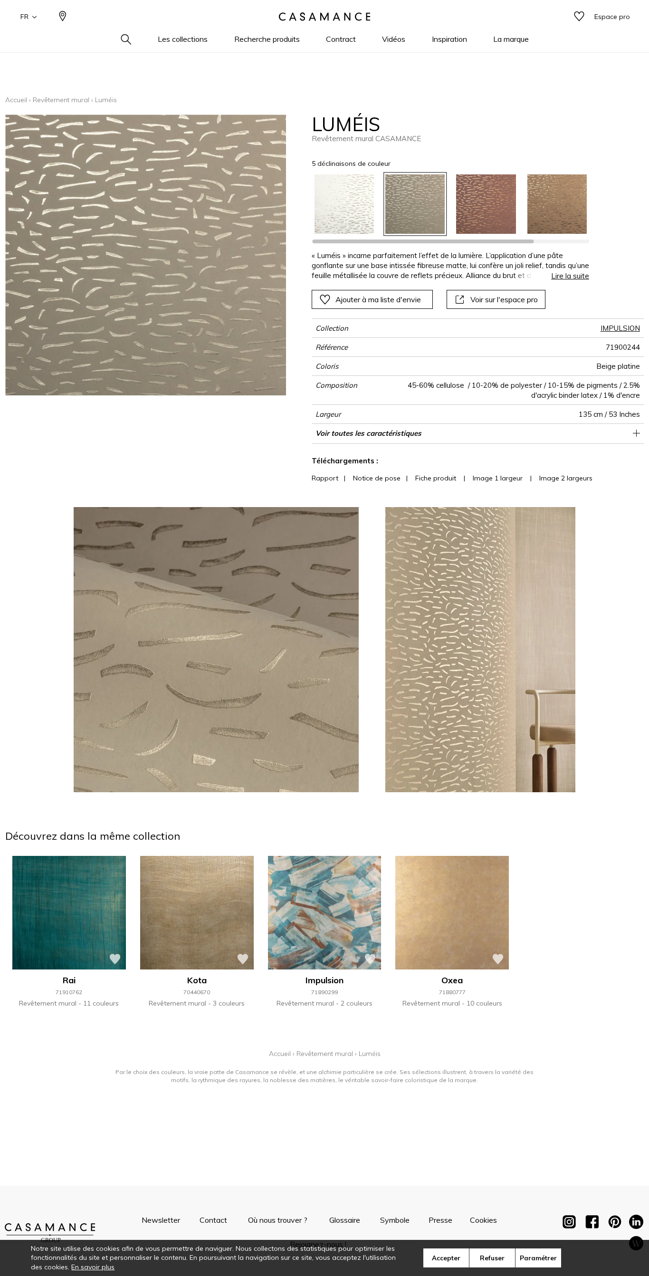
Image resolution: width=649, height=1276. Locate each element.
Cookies (483, 1220)
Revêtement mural (61, 100)
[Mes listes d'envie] (579, 17)
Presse (440, 1220)
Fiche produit (435, 478)
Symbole (395, 1220)
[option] (344, 204)
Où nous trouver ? (277, 1220)
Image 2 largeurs (565, 478)
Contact (213, 1220)
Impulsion (324, 980)
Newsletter (161, 1220)
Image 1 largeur (498, 478)
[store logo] (324, 16)
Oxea (452, 980)
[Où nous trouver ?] (62, 17)
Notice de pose (377, 478)
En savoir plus (93, 1267)
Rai (69, 980)
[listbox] (445, 204)
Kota (197, 980)
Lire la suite (570, 275)
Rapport (325, 478)
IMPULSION (620, 328)
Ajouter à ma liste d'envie (378, 299)
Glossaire (344, 1220)
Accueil (16, 100)
